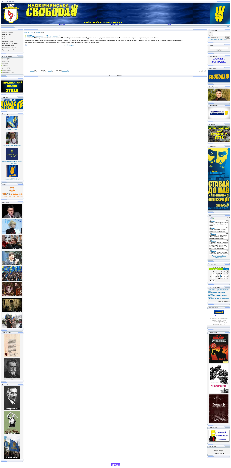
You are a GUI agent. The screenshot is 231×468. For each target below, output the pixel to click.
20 (227, 276)
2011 (32, 32)
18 (221, 276)
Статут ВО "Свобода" (12, 129)
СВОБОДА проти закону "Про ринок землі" (43, 36)
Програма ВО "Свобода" (12, 179)
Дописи (4, 68)
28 (210, 280)
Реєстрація (223, 39)
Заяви (4, 65)
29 (213, 280)
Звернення (5, 70)
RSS (228, 26)
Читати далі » (71, 45)
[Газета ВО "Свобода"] (12, 92)
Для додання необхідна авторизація (219, 256)
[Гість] (209, 218)
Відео (4, 63)
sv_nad (49, 71)
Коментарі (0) (65, 71)
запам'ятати (214, 37)
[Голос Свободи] (12, 108)
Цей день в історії (7, 72)
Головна (26, 32)
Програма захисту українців (12, 145)
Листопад (38, 32)
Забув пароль (215, 39)
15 (213, 276)
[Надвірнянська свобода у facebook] (219, 118)
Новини (4, 59)
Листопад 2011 (219, 267)
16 (216, 276)
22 (213, 278)
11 (221, 273)
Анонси (4, 61)
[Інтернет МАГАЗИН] (12, 196)
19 (224, 276)
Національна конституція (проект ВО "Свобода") (12, 162)
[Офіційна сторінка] (219, 81)
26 (224, 278)
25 (221, 278)
